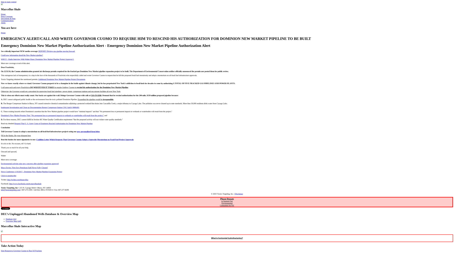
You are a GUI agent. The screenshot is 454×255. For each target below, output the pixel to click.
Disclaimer (239, 194)
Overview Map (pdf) (13, 221)
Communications (7, 21)
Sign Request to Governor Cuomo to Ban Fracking (21, 251)
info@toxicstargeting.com (10, 190)
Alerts (3, 23)
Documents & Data (8, 19)
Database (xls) (11, 219)
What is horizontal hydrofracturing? (227, 238)
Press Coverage (7, 16)
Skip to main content (8, 2)
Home (3, 14)
